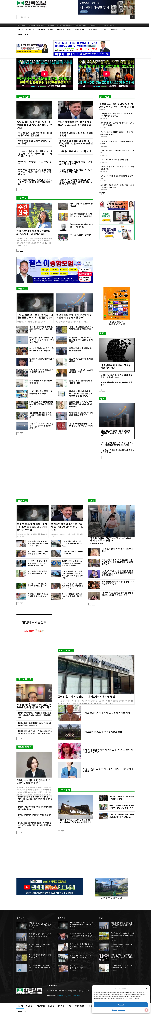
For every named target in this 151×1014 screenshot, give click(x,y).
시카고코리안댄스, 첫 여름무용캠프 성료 (102, 731)
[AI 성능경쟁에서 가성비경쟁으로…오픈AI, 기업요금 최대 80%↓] (104, 957)
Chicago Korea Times (96, 543)
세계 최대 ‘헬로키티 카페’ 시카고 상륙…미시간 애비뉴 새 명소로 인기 (107, 750)
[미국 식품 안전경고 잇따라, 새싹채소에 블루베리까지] (61, 329)
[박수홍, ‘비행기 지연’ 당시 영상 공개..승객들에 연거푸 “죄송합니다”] (111, 521)
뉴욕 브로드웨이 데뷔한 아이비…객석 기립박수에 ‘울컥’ (118, 583)
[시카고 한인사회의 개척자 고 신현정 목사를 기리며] (21, 573)
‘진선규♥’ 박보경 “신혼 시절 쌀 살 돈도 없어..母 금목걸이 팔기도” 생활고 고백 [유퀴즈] (117, 573)
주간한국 (22, 198)
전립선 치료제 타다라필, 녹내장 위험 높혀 (116, 383)
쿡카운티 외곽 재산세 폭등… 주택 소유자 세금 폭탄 (75, 162)
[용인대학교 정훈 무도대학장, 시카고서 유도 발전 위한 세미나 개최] (103, 807)
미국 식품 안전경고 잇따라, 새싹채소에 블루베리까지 (81, 328)
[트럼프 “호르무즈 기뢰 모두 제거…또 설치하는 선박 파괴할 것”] (22, 426)
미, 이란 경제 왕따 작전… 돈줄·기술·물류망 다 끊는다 (41, 349)
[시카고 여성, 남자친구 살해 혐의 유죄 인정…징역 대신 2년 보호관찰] (56, 586)
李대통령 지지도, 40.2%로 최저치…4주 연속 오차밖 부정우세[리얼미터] (35, 181)
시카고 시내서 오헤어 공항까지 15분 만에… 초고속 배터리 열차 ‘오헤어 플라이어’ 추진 (35, 153)
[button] (146, 988)
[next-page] (21, 189)
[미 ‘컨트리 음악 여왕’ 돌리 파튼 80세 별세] (94, 552)
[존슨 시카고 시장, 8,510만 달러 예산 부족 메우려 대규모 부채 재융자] (21, 543)
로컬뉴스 (22, 500)
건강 (102, 333)
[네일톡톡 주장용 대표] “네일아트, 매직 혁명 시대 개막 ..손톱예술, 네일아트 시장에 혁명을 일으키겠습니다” (35, 799)
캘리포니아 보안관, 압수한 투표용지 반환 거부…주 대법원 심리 (80, 404)
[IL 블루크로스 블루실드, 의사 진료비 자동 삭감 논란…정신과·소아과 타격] (56, 563)
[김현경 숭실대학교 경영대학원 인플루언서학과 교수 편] (34, 765)
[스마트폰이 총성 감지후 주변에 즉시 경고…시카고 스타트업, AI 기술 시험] (21, 563)
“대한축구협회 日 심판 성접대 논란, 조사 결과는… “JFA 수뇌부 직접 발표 (75, 821)
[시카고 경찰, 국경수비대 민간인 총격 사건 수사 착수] (21, 553)
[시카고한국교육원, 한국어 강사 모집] (63, 206)
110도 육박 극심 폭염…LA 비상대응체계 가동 (40, 392)
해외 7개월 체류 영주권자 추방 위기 (40, 381)
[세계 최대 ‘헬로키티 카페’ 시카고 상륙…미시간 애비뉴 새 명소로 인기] (69, 751)
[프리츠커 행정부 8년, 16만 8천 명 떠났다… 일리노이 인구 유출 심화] (75, 110)
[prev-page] (17, 189)
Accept (121, 1005)
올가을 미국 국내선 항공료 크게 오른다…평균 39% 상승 (41, 329)
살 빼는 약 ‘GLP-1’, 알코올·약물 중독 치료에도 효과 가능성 (116, 376)
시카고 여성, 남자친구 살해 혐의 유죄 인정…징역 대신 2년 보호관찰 (72, 586)
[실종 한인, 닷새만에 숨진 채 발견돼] (61, 362)
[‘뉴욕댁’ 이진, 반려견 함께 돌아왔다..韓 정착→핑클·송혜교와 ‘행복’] (94, 596)
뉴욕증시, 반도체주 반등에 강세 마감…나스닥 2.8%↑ (117, 451)
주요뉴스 (22, 288)
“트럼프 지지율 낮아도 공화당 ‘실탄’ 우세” (34, 142)
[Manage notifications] (146, 1010)
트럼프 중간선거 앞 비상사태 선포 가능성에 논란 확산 (76, 170)
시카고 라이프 (66, 650)
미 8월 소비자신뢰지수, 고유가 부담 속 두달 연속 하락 (81, 424)
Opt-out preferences (118, 1010)
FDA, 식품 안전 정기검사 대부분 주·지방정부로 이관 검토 (41, 404)
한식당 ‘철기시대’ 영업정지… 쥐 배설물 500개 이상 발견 (35, 134)
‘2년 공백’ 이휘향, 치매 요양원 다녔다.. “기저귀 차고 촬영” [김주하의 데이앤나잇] (117, 562)
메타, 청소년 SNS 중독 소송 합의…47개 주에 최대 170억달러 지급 (41, 339)
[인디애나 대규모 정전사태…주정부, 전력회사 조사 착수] (21, 586)
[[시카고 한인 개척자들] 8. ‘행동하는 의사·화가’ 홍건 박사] (63, 217)
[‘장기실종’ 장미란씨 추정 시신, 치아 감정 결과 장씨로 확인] (22, 416)
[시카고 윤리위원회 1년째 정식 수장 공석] (56, 553)
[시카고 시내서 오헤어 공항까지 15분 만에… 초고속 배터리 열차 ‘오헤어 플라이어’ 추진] (56, 573)
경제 (102, 398)
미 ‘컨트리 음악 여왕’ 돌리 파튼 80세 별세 (117, 550)
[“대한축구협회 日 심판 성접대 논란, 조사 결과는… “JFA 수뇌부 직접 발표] (75, 807)
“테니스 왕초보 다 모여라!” (80, 235)
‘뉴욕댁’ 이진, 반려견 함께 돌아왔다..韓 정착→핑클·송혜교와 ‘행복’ (118, 593)
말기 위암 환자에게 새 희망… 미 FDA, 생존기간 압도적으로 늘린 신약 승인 (76, 143)
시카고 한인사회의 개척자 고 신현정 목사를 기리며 (107, 712)
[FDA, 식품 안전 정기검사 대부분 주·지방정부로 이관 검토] (22, 405)
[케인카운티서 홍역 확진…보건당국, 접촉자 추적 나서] (21, 596)
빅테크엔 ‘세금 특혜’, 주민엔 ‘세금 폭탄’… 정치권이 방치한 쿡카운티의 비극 (34, 171)
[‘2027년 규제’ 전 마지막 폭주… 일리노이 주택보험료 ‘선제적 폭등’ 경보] (104, 936)
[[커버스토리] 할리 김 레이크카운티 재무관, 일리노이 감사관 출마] (34, 215)
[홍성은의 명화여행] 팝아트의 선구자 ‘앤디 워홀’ (81, 225)
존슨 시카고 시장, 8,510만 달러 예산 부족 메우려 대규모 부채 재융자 (38, 543)
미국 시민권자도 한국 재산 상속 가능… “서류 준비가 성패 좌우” (107, 769)
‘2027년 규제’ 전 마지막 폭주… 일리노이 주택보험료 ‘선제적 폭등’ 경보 (117, 443)
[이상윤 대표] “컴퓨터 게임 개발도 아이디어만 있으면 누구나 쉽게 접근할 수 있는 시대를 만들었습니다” (35, 825)
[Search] (132, 17)
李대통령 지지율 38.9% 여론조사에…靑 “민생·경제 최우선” (81, 339)
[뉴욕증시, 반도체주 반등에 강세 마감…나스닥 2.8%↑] (104, 947)
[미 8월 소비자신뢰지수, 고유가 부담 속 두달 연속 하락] (61, 426)
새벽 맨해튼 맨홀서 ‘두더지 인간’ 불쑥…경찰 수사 (81, 414)
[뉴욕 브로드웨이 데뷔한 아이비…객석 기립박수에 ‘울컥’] (94, 585)
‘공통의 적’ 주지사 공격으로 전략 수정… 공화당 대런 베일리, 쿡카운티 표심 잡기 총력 (76, 181)
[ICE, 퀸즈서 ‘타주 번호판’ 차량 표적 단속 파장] (22, 373)
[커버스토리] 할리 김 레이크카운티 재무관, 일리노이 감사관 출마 (33, 232)
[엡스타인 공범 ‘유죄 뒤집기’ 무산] (22, 362)
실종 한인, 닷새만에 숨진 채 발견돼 (81, 360)
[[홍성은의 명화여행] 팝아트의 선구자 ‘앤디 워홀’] (63, 227)
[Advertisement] (75, 479)
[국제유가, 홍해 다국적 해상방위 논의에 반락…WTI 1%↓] (104, 968)
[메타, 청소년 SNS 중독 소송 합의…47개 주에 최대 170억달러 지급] (22, 340)
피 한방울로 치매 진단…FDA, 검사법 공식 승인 (116, 366)
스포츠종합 (64, 790)
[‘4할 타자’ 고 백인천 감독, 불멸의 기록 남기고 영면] (103, 798)
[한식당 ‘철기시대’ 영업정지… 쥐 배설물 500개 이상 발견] (56, 543)
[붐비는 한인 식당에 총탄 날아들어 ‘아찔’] (61, 383)
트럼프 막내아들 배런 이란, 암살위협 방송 (76, 134)
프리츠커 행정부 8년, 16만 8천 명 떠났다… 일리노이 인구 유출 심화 (75, 123)
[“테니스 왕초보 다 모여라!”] (63, 237)
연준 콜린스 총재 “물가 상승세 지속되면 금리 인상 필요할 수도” (73, 316)
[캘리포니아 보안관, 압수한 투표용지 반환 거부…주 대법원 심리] (61, 405)
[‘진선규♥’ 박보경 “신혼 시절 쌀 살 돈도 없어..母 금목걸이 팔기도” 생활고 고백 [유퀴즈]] (94, 574)
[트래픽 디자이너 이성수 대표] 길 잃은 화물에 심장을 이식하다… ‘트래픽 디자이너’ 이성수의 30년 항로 (35, 715)
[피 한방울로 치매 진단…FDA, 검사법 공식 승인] (116, 350)
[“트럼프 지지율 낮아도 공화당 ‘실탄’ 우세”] (61, 373)
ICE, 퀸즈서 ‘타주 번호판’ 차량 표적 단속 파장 (41, 371)
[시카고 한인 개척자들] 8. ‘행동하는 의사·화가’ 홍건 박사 (81, 215)
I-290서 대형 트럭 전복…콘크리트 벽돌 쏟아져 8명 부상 (72, 596)
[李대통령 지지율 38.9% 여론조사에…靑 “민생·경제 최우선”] (61, 340)
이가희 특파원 (25, 679)
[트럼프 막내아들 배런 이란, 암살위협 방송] (61, 351)
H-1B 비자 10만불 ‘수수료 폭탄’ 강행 (35, 162)
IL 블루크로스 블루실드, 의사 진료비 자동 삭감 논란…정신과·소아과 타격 (72, 563)
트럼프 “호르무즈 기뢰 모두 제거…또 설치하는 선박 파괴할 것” (41, 425)
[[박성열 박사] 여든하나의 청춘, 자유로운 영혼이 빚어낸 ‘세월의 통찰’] (34, 693)
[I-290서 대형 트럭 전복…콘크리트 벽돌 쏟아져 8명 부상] (56, 596)
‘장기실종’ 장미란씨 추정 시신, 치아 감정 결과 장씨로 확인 (41, 415)
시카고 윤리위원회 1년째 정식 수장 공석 (114, 160)
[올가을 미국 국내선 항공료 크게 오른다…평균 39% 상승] (22, 329)
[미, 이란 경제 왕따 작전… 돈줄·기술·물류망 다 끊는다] (22, 351)
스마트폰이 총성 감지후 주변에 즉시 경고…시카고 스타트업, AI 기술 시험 (37, 563)
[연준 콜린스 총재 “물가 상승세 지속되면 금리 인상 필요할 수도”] (74, 302)
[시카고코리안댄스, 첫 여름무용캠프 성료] (69, 732)
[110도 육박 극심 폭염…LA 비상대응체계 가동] (22, 394)
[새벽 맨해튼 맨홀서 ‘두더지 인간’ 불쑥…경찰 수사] (61, 416)
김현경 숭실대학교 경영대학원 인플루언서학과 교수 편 (33, 781)
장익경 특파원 (25, 747)
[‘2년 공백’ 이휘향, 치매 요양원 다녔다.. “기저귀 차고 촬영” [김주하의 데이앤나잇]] (94, 563)
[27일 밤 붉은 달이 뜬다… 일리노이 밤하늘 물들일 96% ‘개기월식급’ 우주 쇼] (34, 110)
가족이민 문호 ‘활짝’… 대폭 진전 (75, 151)
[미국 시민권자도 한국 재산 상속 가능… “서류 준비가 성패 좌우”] (69, 770)
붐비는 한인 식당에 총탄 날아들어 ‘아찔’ (81, 381)
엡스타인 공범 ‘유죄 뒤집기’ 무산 (41, 360)
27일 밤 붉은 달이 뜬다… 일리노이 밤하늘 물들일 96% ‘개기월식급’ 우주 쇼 (34, 125)
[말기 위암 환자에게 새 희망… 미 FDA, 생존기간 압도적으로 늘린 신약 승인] (61, 394)
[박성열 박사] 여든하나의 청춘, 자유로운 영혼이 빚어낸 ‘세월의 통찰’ (117, 105)
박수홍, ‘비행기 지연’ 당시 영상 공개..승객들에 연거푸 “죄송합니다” (110, 539)
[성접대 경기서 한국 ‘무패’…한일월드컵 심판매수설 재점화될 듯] (103, 816)
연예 (92, 500)
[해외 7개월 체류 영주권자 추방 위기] (22, 383)
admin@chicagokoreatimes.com (68, 995)
